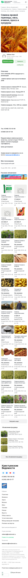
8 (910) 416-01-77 (8, 479)
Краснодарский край (7, 163)
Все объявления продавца (14, 457)
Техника (4, 507)
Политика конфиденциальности (12, 568)
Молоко (4, 502)
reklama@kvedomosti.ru (9, 534)
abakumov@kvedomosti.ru (9, 543)
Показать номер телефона (8, 62)
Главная (3, 7)
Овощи (4, 510)
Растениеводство (6, 9)
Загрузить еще (14, 421)
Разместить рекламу (8, 537)
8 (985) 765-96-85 (8, 476)
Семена (14, 9)
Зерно (4, 500)
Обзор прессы (6, 515)
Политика (5, 494)
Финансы (5, 497)
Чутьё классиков (7, 518)
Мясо (3, 505)
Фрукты (4, 513)
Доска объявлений (12, 7)
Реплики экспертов (8, 523)
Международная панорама (10, 520)
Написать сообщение (20, 62)
